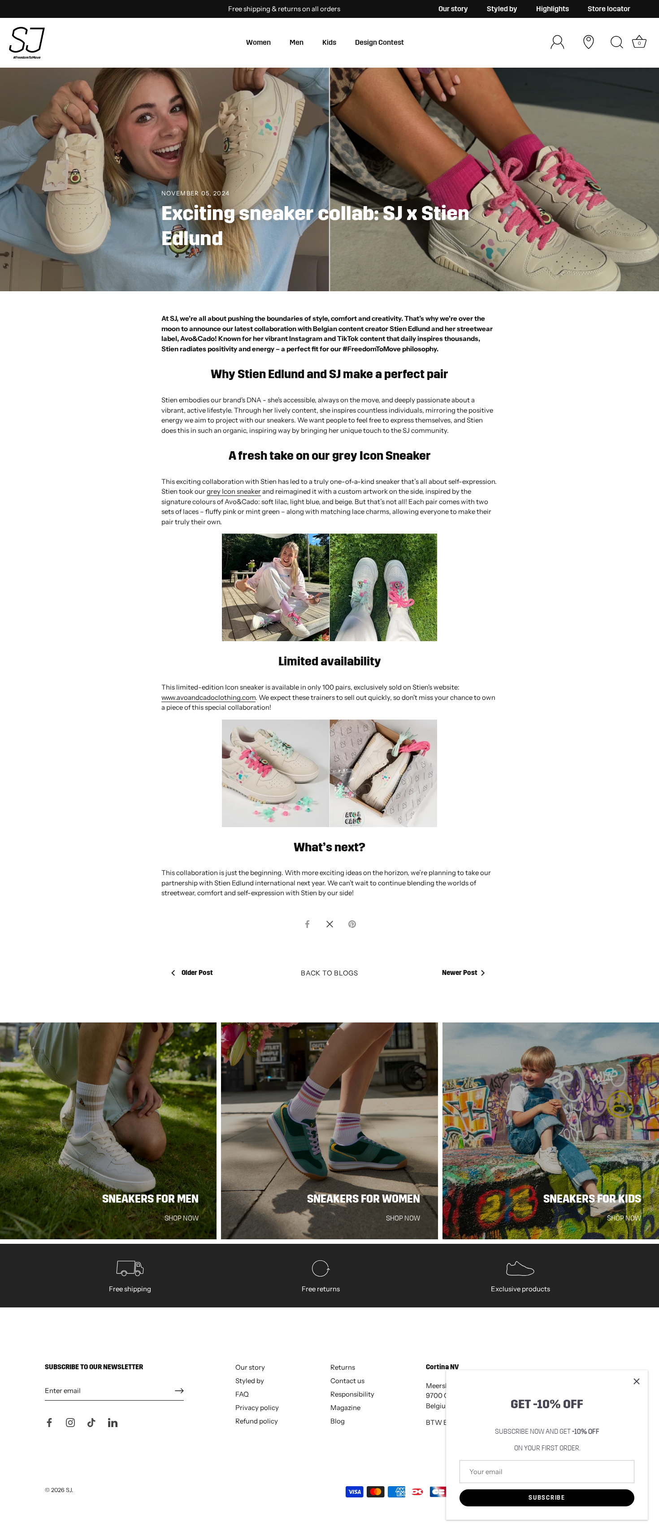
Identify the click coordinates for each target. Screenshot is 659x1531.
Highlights (552, 8)
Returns (342, 1367)
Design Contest (379, 42)
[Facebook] (49, 1422)
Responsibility (352, 1394)
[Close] (636, 1381)
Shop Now (182, 1218)
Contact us (347, 1380)
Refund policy (256, 1421)
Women (258, 42)
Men (296, 42)
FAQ (242, 1394)
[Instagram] (70, 1422)
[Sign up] (179, 1390)
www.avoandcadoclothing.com (208, 697)
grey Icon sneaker (234, 491)
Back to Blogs (329, 973)
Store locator (609, 8)
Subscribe (547, 1497)
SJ (69, 1490)
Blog (337, 1421)
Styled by (502, 8)
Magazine (345, 1407)
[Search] (617, 42)
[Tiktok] (91, 1422)
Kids (329, 42)
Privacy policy (257, 1407)
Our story (453, 8)
